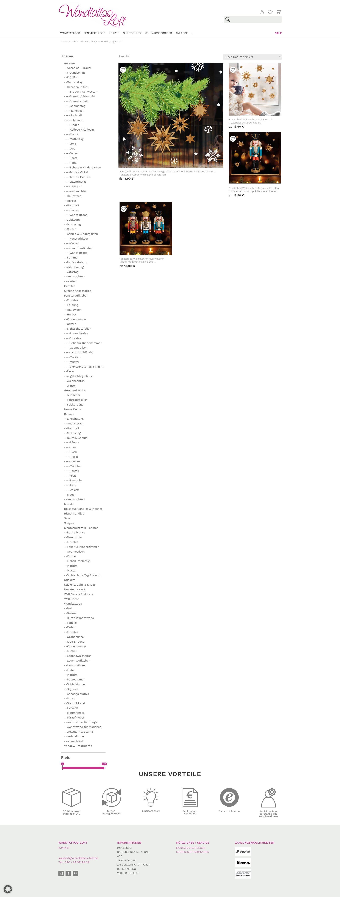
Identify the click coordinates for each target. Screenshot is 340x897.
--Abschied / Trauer (78, 68)
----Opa (69, 148)
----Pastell (71, 471)
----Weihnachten (75, 191)
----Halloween (74, 110)
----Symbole (73, 480)
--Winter (70, 281)
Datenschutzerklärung (133, 851)
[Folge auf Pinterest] (75, 873)
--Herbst (70, 200)
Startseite (65, 41)
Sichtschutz (132, 33)
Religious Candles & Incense (83, 508)
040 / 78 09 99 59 (77, 862)
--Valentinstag (74, 267)
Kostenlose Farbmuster (192, 851)
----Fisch (70, 452)
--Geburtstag (73, 82)
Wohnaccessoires (158, 33)
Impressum (124, 847)
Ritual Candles (74, 513)
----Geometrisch (75, 347)
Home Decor (72, 409)
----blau (70, 447)
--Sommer (71, 257)
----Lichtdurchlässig (78, 352)
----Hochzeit (73, 115)
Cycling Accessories (77, 290)
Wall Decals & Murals (78, 594)
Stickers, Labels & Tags (79, 584)
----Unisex (71, 489)
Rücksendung (126, 868)
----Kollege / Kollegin (79, 129)
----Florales (72, 338)
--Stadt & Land (74, 703)
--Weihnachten (74, 276)
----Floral (71, 456)
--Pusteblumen (74, 679)
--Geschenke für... (76, 87)
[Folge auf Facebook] (68, 873)
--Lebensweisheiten (78, 655)
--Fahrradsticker (75, 399)
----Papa (70, 162)
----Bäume (71, 442)
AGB (119, 856)
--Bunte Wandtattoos (79, 618)
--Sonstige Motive (76, 693)
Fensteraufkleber (76, 295)
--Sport (69, 698)
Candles (69, 286)
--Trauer (70, 494)
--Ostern (70, 229)
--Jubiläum (72, 219)
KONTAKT (63, 847)
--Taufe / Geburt (75, 262)
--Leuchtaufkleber (77, 660)
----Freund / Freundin (79, 96)
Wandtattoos (70, 33)
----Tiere (70, 485)
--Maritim (71, 565)
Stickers (69, 580)
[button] (8, 889)
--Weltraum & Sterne (78, 731)
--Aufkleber (72, 395)
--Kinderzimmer (75, 319)
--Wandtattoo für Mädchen (82, 727)
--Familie (70, 622)
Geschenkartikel (75, 390)
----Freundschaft (76, 101)
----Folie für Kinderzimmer (83, 343)
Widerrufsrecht (128, 873)
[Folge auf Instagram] (61, 873)
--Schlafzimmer (75, 684)
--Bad (68, 608)
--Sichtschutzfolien (77, 328)
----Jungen (72, 461)
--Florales (71, 300)
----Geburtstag (74, 106)
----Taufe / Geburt (77, 177)
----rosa (70, 475)
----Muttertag (74, 139)
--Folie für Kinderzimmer (81, 546)
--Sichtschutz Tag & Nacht (82, 575)
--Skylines (71, 689)
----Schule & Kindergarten (82, 167)
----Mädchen (73, 466)
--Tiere (69, 371)
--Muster (70, 570)
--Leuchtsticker (75, 665)
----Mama (71, 134)
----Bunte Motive (76, 333)
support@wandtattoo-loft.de (78, 858)
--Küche (70, 651)
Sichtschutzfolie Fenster (81, 528)
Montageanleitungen (190, 847)
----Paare (71, 158)
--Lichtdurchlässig (77, 561)
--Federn (70, 627)
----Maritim (72, 357)
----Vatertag (72, 186)
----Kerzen (71, 210)
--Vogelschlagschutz (78, 376)
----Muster (72, 362)
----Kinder (71, 124)
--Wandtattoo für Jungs (80, 722)
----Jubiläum (73, 120)
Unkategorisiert (74, 589)
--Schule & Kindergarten (81, 233)
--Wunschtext (73, 741)
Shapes (69, 523)
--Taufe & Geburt (75, 437)
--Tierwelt (71, 708)
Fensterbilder (94, 33)
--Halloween (72, 196)
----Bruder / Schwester (80, 91)
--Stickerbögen (74, 404)
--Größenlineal (74, 637)
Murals (68, 504)
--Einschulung (74, 418)
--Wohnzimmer (74, 736)
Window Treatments (78, 746)
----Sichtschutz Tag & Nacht (84, 366)
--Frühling (71, 77)
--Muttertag (72, 224)
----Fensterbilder (76, 238)
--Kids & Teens (74, 641)
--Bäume (70, 613)
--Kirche (70, 556)
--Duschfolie (73, 537)
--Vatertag (71, 272)
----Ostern (71, 153)
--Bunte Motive (74, 532)
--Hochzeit (71, 205)
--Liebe (69, 670)
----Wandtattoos (75, 215)
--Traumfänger (74, 712)
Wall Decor (71, 599)
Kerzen (114, 33)
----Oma (70, 143)
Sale (278, 33)
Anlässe (181, 33)
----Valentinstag (75, 181)
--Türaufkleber (74, 717)
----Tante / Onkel (76, 172)
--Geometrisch (74, 551)
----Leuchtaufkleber (78, 248)
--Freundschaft (74, 72)
